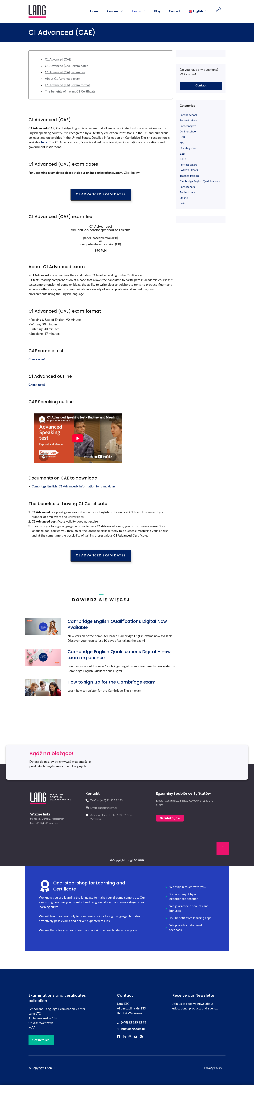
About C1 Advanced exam (63, 78)
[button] (100, 195)
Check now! (37, 359)
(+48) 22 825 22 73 (133, 1022)
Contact (174, 11)
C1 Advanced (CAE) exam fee (65, 72)
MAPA (159, 805)
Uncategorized (188, 148)
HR (182, 142)
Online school (188, 131)
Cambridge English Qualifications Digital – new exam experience (119, 655)
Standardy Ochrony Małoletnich (47, 819)
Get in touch (40, 1040)
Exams (136, 11)
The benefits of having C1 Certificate (70, 91)
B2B (182, 137)
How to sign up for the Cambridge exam (112, 682)
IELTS (183, 159)
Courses (112, 11)
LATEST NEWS (189, 170)
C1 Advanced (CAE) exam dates (66, 66)
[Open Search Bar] (218, 11)
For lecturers (187, 192)
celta (183, 203)
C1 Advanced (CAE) (58, 59)
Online (184, 198)
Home (94, 11)
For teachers (187, 187)
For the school (188, 115)
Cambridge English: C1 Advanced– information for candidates (74, 486)
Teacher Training (189, 175)
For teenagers (188, 126)
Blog (157, 11)
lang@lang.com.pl (133, 1029)
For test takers (188, 120)
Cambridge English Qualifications (200, 181)
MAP (32, 1027)
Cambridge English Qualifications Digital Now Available (117, 624)
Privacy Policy (213, 1068)
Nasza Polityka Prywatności (44, 823)
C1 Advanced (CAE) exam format (67, 85)
